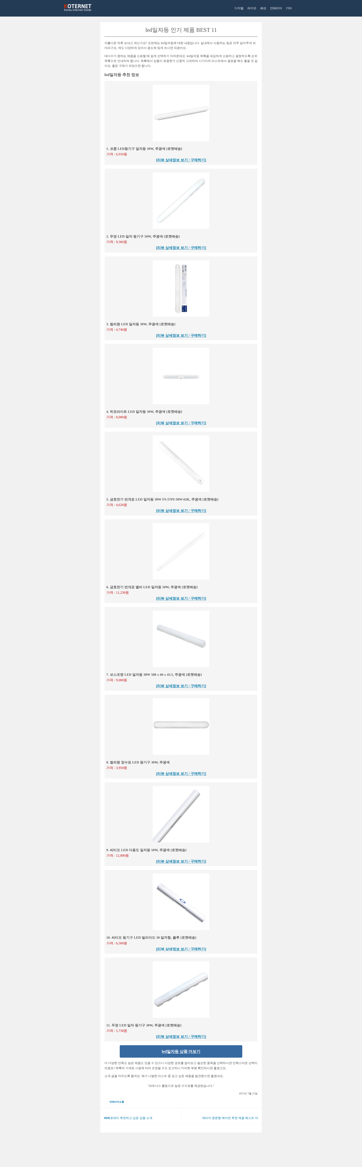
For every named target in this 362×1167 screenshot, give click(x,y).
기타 (289, 8)
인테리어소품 (116, 1101)
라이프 (251, 8)
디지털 (239, 8)
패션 (263, 8)
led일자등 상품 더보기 (181, 1051)
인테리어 (276, 8)
